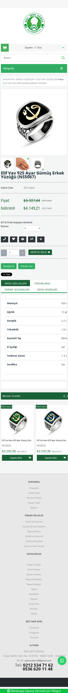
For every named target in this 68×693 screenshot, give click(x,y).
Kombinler (34, 594)
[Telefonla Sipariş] (4, 239)
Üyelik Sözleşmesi (34, 521)
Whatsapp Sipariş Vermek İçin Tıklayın (36, 691)
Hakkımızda (34, 492)
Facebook (34, 627)
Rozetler (34, 608)
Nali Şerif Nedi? (34, 497)
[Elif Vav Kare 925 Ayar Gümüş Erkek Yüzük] (17, 421)
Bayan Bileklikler (34, 579)
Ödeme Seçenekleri (17, 289)
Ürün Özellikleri (16, 283)
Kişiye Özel (34, 603)
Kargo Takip (34, 502)
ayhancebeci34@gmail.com (38, 660)
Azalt (4, 253)
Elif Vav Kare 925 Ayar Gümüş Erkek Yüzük (20, 440)
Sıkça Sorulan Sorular (34, 546)
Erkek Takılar (34, 569)
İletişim (34, 507)
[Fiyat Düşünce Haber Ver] (40, 239)
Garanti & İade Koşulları (34, 526)
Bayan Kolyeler (34, 584)
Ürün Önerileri (47, 289)
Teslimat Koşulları (34, 541)
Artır (22, 253)
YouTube (34, 637)
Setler (34, 589)
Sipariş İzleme (34, 531)
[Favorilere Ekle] (13, 239)
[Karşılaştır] (31, 239)
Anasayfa (34, 487)
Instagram (34, 632)
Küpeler (34, 598)
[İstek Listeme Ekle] (22, 239)
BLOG (34, 613)
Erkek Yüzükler (34, 564)
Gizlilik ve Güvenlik (34, 536)
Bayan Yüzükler (34, 574)
